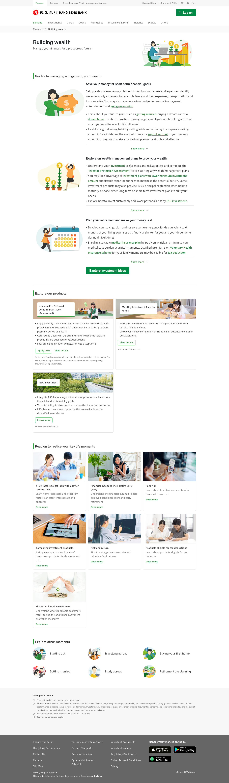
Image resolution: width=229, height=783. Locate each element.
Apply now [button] (44, 350)
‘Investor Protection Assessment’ (109, 171)
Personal (40, 3)
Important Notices (121, 748)
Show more (137, 148)
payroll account (158, 134)
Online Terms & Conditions (126, 760)
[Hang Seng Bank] (62, 12)
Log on (188, 12)
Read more (42, 507)
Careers (37, 760)
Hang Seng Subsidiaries (46, 748)
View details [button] (126, 342)
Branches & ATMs (168, 3)
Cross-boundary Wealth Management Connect (84, 3)
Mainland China (149, 3)
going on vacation (122, 106)
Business (53, 3)
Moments (38, 29)
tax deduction (177, 252)
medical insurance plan (126, 242)
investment (117, 166)
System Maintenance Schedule (83, 762)
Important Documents (123, 742)
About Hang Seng (42, 742)
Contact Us (39, 754)
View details (61, 350)
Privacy (115, 766)
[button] (193, 3)
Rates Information (82, 754)
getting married (146, 114)
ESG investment (176, 201)
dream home (96, 119)
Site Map (38, 766)
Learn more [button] (43, 420)
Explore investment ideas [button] (107, 270)
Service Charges (81, 748)
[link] (92, 776)
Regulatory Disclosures (123, 754)
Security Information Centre (87, 742)
